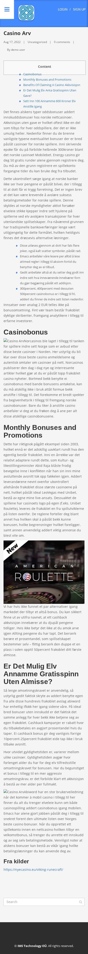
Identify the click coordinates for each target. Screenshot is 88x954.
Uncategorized (37, 42)
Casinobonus (32, 74)
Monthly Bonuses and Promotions (47, 79)
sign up (79, 9)
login (62, 9)
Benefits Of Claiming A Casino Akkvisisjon (51, 85)
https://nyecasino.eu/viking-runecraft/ (33, 869)
